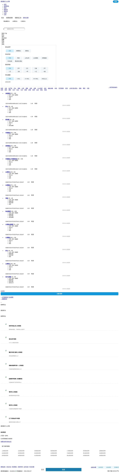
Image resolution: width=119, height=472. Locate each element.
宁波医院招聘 (70, 453)
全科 (45, 88)
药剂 (66, 88)
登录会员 (8, 441)
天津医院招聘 (54, 453)
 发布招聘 (108, 467)
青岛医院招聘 (86, 453)
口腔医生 (8, 185)
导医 (7, 198)
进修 (29, 90)
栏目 (2, 17)
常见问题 (31, 466)
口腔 (23, 88)
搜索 (115, 1)
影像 (80, 88)
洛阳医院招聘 (21, 455)
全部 (2, 88)
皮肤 (35, 88)
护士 (15, 88)
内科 (31, 88)
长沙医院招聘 (37, 455)
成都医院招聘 (102, 450)
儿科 (6, 88)
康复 (27, 88)
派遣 (45, 90)
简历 (5, 7)
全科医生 (8, 93)
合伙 (37, 90)
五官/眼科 (61, 88)
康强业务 (3, 466)
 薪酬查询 (4, 300)
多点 (18, 90)
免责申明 (20, 466)
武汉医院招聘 (5, 453)
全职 (6, 90)
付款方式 (8, 466)
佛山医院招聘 (70, 455)
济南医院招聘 (86, 455)
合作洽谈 (26, 466)
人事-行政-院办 (73, 88)
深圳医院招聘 (37, 450)
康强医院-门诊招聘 (9, 26)
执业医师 (8, 211)
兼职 (10, 90)
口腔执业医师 (9, 224)
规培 (25, 90)
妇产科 (10, 88)
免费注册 (3, 441)
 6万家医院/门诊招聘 (59, 297)
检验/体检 (50, 88)
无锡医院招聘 (102, 453)
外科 (56, 88)
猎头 (41, 90)
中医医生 (8, 132)
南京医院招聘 (37, 453)
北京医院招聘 (21, 450)
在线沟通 (93, 467)
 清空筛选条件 (112, 87)
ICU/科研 (40, 88)
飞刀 (21, 90)
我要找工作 (18, 17)
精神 (19, 88)
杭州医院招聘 (21, 453)
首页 (5, 4)
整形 (84, 88)
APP (5, 14)
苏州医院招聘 (86, 450)
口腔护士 (8, 172)
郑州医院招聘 (5, 455)
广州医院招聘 (70, 450)
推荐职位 (6, 6)
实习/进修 (8, 276)
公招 (5, 13)
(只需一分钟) (4, 435)
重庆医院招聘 (54, 450)
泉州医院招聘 (54, 455)
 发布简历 (100, 467)
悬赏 (33, 90)
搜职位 (6, 9)
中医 (88, 88)
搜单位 (6, 11)
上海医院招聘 (5, 450)
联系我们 (14, 466)
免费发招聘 (9, 17)
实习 (14, 90)
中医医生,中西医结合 (11, 159)
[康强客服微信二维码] (16, 471)
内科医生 (8, 145)
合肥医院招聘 (102, 455)
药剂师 (7, 119)
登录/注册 (25, 17)
